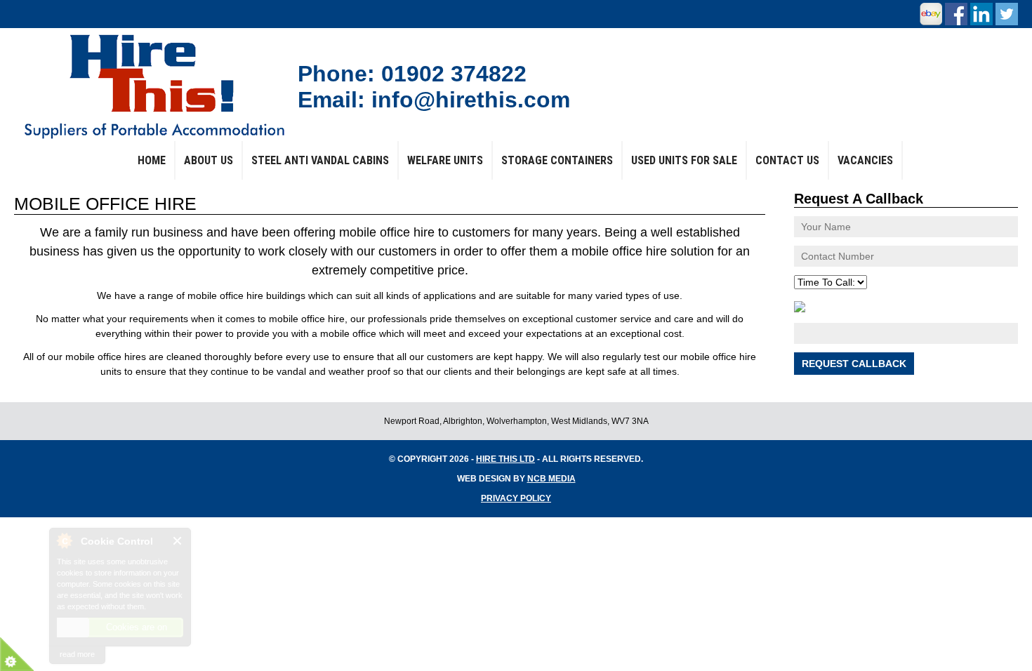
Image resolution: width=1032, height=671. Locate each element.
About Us (208, 160)
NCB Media (551, 479)
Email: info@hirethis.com (434, 99)
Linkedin (981, 14)
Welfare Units (445, 160)
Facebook (956, 14)
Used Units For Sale (684, 160)
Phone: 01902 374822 (412, 73)
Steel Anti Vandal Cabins (320, 160)
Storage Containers (557, 160)
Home (152, 160)
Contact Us (787, 160)
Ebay (931, 14)
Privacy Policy (516, 498)
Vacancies (865, 160)
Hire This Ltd (505, 459)
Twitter (1006, 14)
